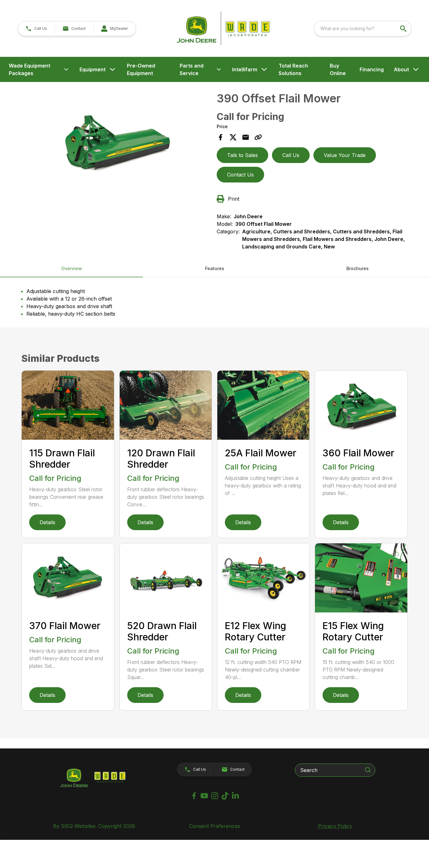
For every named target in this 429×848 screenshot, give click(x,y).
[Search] (367, 770)
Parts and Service (192, 69)
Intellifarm (244, 69)
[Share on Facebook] (220, 137)
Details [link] (47, 522)
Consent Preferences (214, 826)
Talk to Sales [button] (242, 155)
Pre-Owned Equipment (141, 69)
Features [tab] (214, 268)
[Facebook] (194, 796)
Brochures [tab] (357, 268)
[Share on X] (233, 137)
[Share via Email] (245, 137)
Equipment (92, 69)
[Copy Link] (258, 137)
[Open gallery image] (117, 144)
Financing (372, 69)
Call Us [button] (290, 155)
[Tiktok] (225, 796)
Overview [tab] (71, 268)
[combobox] (362, 28)
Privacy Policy (335, 826)
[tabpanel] (117, 145)
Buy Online (338, 69)
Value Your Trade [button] (345, 155)
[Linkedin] (235, 796)
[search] (403, 28)
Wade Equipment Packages (29, 69)
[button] (36, 28)
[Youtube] (204, 796)
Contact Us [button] (240, 174)
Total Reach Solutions (293, 69)
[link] (114, 28)
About (401, 69)
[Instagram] (215, 796)
